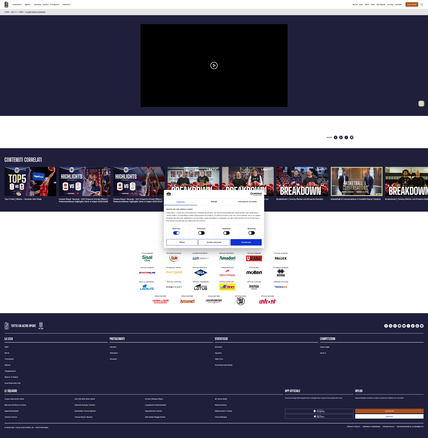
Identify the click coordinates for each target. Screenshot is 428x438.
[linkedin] (351, 137)
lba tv (14, 12)
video (21, 12)
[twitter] (346, 137)
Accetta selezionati (214, 242)
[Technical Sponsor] (281, 273)
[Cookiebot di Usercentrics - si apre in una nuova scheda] (252, 194)
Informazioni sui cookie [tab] (247, 201)
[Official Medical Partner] (201, 273)
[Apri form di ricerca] (422, 4)
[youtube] (404, 326)
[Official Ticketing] (174, 287)
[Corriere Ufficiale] (281, 287)
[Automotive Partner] (201, 258)
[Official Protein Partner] (227, 258)
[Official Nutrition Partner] (227, 287)
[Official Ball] (254, 273)
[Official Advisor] (267, 301)
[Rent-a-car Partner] (147, 287)
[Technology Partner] (174, 273)
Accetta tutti (246, 242)
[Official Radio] (241, 301)
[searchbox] (214, 3)
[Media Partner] (160, 301)
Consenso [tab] (181, 202)
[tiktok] (413, 326)
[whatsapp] (341, 137)
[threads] (395, 326)
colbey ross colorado (35, 12)
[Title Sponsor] (147, 258)
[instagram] (390, 326)
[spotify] (422, 326)
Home (6, 12)
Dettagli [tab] (214, 201)
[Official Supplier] (254, 287)
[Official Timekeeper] (201, 287)
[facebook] (335, 137)
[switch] (201, 233)
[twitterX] (408, 326)
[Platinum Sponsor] (174, 258)
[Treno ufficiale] (227, 273)
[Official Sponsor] (254, 258)
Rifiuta (182, 242)
